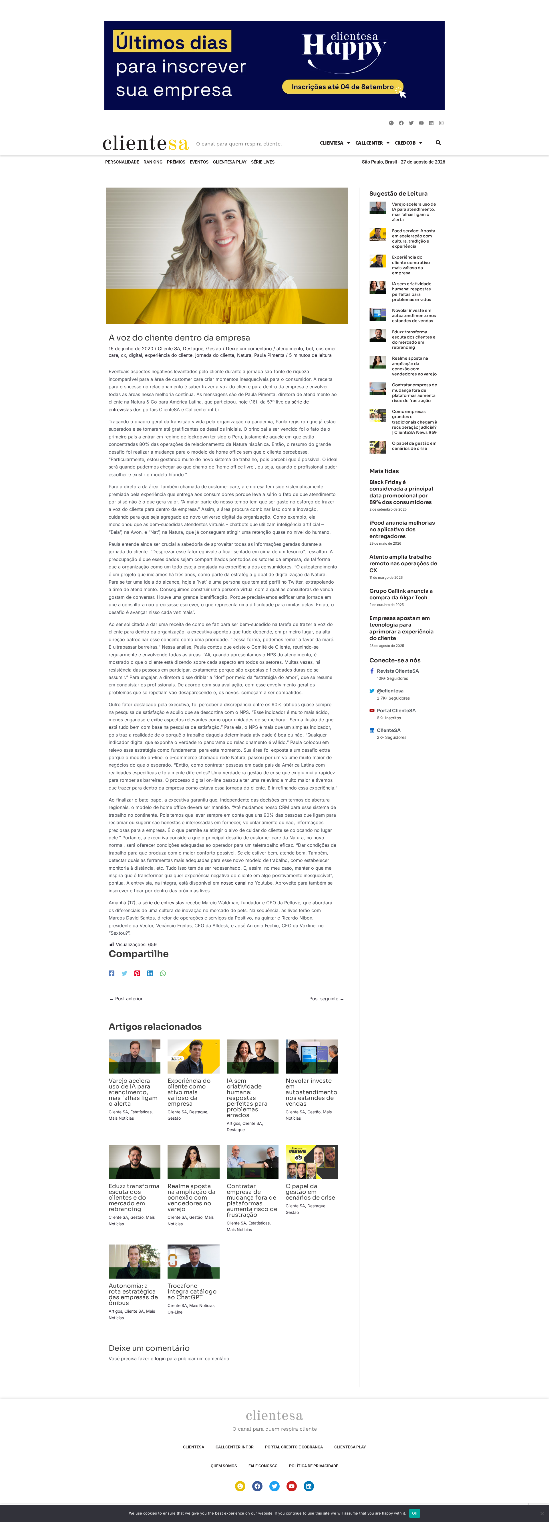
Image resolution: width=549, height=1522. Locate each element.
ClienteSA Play (229, 162)
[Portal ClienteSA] (372, 710)
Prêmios (176, 162)
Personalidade (122, 162)
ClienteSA (331, 143)
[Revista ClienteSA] (372, 671)
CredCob (405, 143)
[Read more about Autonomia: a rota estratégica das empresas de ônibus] (134, 1261)
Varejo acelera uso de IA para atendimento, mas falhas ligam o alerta (133, 1092)
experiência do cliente (168, 355)
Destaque (193, 348)
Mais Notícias (121, 1118)
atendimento (290, 348)
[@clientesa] (372, 690)
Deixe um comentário (249, 348)
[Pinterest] (137, 973)
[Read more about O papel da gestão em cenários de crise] (311, 1161)
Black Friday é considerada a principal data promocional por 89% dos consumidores (401, 492)
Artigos (233, 1123)
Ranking (153, 162)
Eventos (199, 162)
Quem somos (224, 1466)
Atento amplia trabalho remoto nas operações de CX (403, 564)
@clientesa (390, 691)
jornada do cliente (214, 355)
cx (123, 355)
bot (309, 348)
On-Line (175, 1312)
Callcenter (369, 143)
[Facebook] (111, 973)
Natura (244, 355)
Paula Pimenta (269, 355)
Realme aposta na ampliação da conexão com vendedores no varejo (192, 1198)
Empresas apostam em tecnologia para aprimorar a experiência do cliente (401, 628)
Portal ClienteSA (396, 711)
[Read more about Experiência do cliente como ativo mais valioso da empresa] (193, 1056)
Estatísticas (141, 1111)
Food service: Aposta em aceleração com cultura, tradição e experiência (413, 238)
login (160, 1358)
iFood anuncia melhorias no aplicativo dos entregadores (402, 530)
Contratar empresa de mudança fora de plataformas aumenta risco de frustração (252, 1200)
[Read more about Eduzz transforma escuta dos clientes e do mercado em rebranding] (134, 1161)
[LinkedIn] (150, 973)
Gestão (213, 348)
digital (135, 355)
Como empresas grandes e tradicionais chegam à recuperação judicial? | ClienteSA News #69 (414, 422)
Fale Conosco (263, 1466)
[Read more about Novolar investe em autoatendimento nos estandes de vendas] (311, 1056)
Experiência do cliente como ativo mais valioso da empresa (189, 1092)
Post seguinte (326, 998)
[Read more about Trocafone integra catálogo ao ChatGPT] (193, 1261)
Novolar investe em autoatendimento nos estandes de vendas (311, 1092)
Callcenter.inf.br (235, 1447)
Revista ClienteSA (398, 671)
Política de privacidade (313, 1466)
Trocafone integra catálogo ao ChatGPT (192, 1291)
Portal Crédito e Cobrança (294, 1447)
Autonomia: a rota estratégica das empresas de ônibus (133, 1294)
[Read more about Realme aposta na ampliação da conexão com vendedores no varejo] (193, 1161)
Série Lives (262, 162)
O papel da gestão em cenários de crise (310, 1192)
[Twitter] (124, 973)
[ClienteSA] (372, 730)
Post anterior (126, 998)
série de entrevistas (163, 902)
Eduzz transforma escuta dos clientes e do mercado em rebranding (134, 1198)
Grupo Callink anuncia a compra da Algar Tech (401, 594)
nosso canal (233, 883)
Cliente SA (169, 348)
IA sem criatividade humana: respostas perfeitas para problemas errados (247, 1098)
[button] (438, 142)
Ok (414, 1513)
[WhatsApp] (163, 973)
